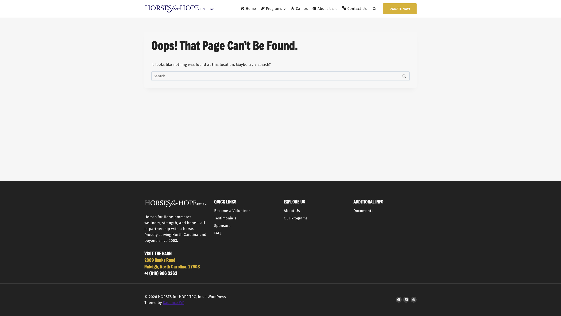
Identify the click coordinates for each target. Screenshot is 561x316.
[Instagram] (406, 300)
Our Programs (295, 218)
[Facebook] (399, 300)
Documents (363, 210)
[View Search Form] (374, 8)
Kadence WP (173, 302)
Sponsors (222, 225)
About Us (292, 210)
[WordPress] (414, 300)
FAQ (217, 233)
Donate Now (400, 9)
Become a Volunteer (232, 210)
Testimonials (225, 218)
